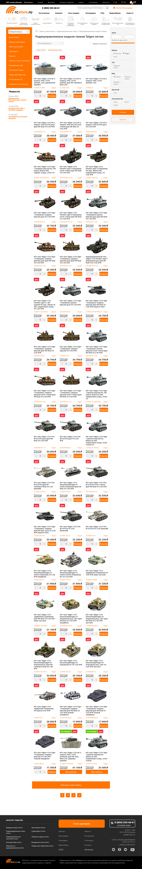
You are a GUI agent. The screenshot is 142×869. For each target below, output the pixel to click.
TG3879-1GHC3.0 (92, 177)
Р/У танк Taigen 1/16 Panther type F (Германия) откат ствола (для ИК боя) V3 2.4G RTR (70, 170)
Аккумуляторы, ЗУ (117, 23)
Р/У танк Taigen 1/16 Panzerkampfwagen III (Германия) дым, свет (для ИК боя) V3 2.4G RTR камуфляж (71, 619)
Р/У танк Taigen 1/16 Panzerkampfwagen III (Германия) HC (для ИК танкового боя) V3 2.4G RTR (43, 665)
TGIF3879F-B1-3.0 (66, 177)
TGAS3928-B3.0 (91, 131)
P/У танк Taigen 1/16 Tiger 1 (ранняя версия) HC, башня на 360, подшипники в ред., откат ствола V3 (96, 441)
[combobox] (19, 32)
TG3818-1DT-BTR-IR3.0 (94, 312)
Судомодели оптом (38, 831)
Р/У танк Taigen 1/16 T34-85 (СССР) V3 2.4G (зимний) (97, 528)
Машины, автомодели (23, 23)
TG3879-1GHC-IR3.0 (41, 312)
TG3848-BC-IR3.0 (66, 626)
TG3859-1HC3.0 (65, 580)
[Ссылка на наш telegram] (113, 849)
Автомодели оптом (38, 827)
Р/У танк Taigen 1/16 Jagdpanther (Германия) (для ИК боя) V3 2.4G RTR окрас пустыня (44, 618)
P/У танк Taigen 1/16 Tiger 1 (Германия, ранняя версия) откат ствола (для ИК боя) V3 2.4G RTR (96, 350)
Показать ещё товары (71, 785)
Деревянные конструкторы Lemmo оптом (17, 99)
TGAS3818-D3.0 (39, 222)
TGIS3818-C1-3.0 (91, 222)
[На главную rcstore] (21, 10)
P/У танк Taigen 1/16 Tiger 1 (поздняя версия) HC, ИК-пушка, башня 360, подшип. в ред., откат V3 (45, 170)
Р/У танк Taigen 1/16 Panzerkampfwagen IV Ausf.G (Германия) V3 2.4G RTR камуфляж (44, 574)
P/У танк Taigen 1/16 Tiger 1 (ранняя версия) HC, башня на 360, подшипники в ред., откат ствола (96, 757)
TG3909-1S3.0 (90, 535)
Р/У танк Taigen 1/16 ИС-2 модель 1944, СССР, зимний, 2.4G (96, 81)
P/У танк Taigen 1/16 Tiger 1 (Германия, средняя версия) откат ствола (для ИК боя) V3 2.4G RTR (71, 394)
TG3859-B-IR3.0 (65, 491)
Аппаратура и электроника (130, 23)
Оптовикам (28, 2)
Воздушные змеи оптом (40, 842)
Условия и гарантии (67, 2)
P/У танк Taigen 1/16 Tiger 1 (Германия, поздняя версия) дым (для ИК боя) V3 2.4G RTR (44, 260)
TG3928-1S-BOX (39, 88)
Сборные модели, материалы (71, 24)
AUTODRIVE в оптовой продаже (17, 117)
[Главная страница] (36, 31)
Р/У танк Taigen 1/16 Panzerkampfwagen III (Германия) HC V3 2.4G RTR (71, 663)
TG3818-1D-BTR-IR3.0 (41, 177)
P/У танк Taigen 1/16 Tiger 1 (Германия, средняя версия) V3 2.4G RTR (70, 349)
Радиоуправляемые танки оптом (15, 832)
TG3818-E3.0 (64, 356)
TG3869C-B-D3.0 (91, 580)
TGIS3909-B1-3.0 (39, 447)
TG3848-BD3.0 (91, 671)
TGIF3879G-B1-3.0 (66, 222)
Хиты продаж (73, 13)
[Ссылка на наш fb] (119, 849)
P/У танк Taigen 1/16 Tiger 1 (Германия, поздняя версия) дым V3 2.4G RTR (44, 215)
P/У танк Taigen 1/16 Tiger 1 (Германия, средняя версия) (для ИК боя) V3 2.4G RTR (44, 350)
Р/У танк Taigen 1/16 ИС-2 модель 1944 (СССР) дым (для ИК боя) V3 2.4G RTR (44, 125)
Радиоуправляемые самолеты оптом (13, 838)
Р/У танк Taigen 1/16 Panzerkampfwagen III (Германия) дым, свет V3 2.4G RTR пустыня (96, 664)
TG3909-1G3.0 (65, 535)
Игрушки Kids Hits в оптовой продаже (16, 109)
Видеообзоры (115, 13)
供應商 (61, 850)
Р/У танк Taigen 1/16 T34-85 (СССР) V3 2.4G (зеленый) (70, 529)
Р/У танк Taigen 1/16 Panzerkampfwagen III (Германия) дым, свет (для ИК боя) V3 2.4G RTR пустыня (97, 619)
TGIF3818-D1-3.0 (40, 401)
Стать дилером (81, 823)
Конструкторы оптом (13, 842)
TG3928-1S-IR (64, 88)
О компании (93, 2)
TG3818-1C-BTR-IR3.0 (93, 401)
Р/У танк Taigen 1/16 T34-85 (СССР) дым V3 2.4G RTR (70, 439)
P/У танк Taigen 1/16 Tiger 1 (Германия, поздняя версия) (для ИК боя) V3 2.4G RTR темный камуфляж (96, 711)
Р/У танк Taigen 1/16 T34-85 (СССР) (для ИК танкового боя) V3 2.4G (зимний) (44, 486)
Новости (129, 13)
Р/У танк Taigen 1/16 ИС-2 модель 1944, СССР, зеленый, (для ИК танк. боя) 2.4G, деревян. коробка (70, 757)
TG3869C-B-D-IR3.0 (40, 626)
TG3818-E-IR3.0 (39, 356)
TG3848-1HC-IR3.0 (40, 671)
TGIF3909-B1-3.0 (91, 491)
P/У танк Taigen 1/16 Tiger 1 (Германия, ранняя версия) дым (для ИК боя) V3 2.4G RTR (96, 216)
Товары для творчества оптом (42, 846)
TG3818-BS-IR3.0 (65, 717)
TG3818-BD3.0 (39, 763)
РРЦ (102, 13)
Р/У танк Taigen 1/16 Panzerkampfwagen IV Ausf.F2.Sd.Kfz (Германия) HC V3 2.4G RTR (70, 574)
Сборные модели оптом (40, 837)
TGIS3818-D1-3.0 (39, 266)
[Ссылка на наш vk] (125, 849)
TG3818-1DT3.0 (39, 535)
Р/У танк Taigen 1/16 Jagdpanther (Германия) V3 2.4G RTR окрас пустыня (97, 573)
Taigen (53, 88)
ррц (36, 57)
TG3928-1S (89, 88)
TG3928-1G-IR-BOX (66, 763)
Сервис (81, 2)
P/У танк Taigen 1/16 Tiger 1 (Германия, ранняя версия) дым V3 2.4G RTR (70, 303)
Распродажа (90, 13)
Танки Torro (40, 50)
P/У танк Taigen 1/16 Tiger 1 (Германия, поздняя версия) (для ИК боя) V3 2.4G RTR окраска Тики (96, 304)
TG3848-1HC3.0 (65, 671)
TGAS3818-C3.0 (65, 312)
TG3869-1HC (38, 717)
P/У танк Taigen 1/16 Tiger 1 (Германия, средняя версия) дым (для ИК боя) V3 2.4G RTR (70, 260)
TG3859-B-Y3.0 (39, 580)
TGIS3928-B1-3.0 (39, 131)
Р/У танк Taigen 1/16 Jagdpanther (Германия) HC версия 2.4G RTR (43, 709)
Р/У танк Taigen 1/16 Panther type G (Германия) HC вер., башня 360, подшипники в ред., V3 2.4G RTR (96, 171)
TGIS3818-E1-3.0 (65, 266)
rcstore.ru (79, 860)
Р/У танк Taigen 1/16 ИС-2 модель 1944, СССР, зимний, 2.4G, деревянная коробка (44, 82)
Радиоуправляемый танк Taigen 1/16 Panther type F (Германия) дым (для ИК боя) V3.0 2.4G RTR (97, 260)
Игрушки (59, 23)
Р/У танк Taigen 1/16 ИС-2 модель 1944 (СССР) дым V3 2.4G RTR (96, 125)
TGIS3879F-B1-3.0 (92, 266)
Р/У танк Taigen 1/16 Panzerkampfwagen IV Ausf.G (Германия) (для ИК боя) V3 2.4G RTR (70, 486)
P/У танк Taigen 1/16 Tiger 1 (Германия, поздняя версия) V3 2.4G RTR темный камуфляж (44, 756)
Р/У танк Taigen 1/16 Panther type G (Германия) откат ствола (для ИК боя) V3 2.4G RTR (71, 216)
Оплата (40, 2)
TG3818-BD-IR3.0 (92, 717)
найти (107, 8)
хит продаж (66, 731)
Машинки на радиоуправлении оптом (15, 847)
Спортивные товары (94, 23)
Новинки (58, 13)
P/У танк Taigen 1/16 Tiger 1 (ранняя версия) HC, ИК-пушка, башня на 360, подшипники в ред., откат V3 (96, 395)
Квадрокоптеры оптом (14, 827)
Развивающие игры (82, 23)
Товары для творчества (106, 23)
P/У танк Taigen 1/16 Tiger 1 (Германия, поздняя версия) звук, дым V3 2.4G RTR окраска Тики (45, 530)
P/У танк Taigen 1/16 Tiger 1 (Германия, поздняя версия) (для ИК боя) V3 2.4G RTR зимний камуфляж (70, 711)
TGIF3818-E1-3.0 (65, 401)
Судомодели (47, 23)
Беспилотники (12, 23)
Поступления (44, 13)
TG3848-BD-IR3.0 (92, 626)
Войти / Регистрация (124, 8)
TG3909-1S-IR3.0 (39, 491)
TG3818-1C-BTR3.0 (92, 447)
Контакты (106, 2)
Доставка (51, 2)
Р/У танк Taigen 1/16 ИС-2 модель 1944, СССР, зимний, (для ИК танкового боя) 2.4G (71, 82)
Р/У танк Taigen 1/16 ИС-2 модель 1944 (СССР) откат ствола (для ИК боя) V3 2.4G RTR (71, 126)
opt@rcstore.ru (129, 834)
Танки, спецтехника (35, 23)
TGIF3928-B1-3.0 (65, 131)
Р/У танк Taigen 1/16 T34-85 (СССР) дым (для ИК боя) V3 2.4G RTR (44, 439)
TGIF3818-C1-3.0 (91, 356)
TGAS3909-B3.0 (65, 447)
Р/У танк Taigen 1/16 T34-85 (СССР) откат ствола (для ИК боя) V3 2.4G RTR (96, 485)
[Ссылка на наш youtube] (132, 849)
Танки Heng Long (54, 50)
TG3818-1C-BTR (91, 763)
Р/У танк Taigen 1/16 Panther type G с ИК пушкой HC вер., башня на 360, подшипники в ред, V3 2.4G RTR (44, 305)
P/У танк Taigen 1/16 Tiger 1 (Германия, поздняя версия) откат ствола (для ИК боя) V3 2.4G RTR (45, 394)
